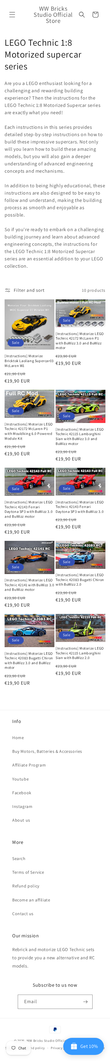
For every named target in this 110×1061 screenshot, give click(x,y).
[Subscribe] (85, 1002)
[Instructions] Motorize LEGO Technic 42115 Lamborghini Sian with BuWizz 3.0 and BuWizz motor (80, 436)
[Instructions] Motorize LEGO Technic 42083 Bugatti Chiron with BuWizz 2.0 (80, 580)
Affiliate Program (29, 765)
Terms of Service (28, 872)
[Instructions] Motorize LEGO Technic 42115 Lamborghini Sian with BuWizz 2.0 (80, 653)
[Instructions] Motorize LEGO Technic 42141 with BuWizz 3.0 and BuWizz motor (29, 585)
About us (21, 820)
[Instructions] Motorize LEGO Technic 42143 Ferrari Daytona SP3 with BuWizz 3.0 (80, 507)
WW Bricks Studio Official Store (52, 1040)
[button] (12, 14)
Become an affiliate (31, 900)
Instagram (22, 806)
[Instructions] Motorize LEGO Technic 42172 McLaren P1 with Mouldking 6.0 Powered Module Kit (29, 431)
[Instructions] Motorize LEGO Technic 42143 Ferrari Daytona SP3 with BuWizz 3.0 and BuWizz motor (29, 509)
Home (18, 737)
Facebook (21, 792)
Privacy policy (62, 1048)
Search (19, 858)
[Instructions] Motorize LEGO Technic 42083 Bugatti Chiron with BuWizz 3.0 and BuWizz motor (29, 660)
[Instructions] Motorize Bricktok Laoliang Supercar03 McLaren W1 (29, 361)
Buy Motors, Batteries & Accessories (47, 751)
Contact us (23, 913)
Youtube (20, 779)
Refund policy (25, 886)
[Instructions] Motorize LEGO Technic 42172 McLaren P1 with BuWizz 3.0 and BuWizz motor (80, 340)
